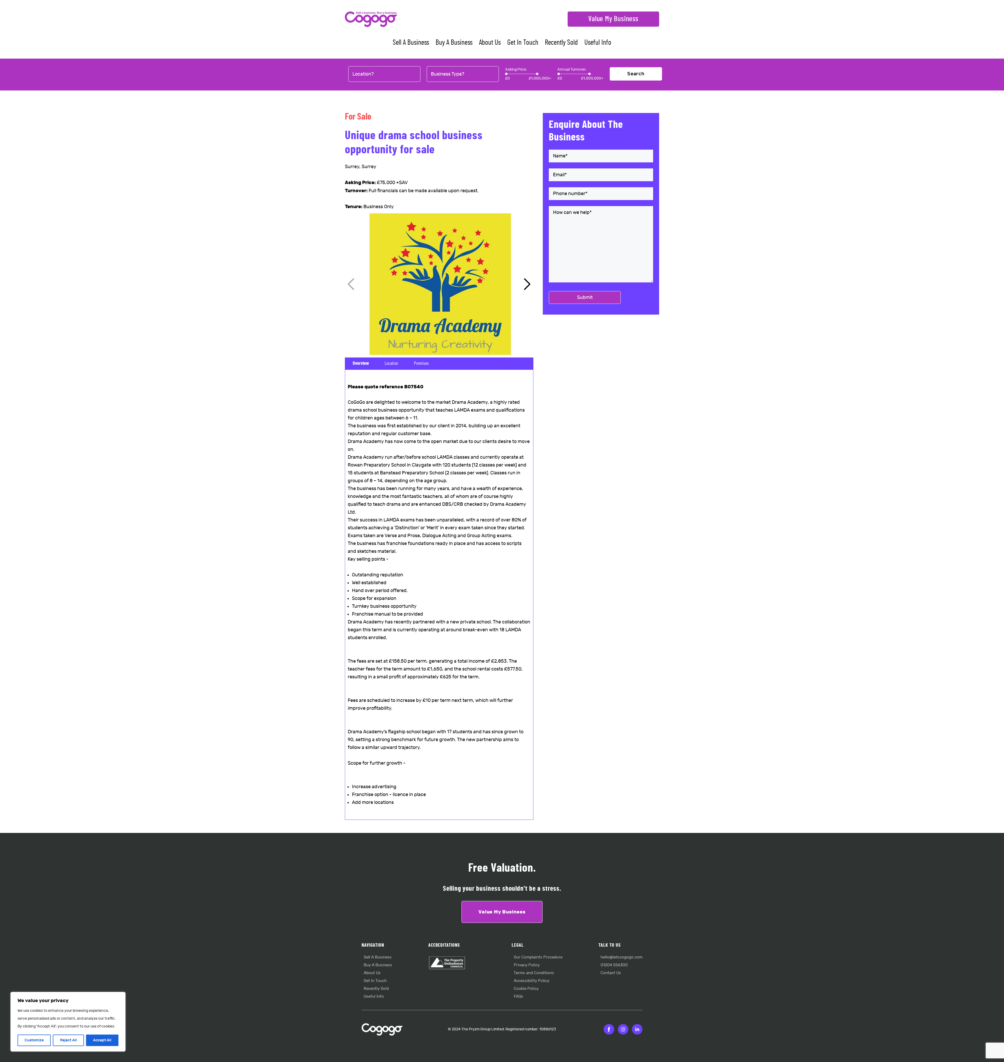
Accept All (102, 1040)
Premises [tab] (421, 363)
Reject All (68, 1040)
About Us (490, 42)
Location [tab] (391, 363)
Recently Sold (561, 42)
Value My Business (613, 19)
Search (635, 74)
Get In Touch (522, 42)
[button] (527, 284)
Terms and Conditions (534, 973)
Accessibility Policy (531, 981)
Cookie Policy (526, 988)
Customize (34, 1040)
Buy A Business (454, 42)
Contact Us (611, 973)
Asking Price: (516, 69)
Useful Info (597, 42)
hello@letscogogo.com (621, 957)
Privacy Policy (527, 965)
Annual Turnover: (572, 69)
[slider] (506, 74)
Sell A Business (411, 42)
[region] (68, 1022)
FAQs (518, 996)
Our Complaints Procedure (538, 957)
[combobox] (384, 74)
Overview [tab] (361, 363)
